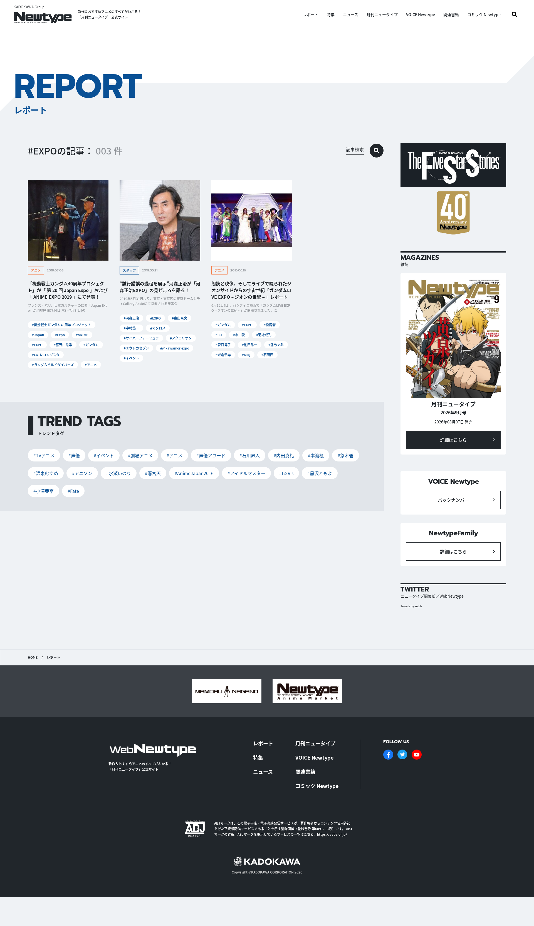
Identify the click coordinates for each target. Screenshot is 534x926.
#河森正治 (131, 318)
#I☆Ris (286, 473)
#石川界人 (249, 455)
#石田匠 (267, 354)
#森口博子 (223, 344)
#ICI (219, 334)
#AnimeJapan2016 (194, 473)
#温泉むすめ (45, 473)
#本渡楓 (316, 455)
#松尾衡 (270, 324)
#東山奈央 (179, 318)
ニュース (350, 14)
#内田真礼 (284, 455)
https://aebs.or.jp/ (332, 834)
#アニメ (91, 364)
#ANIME (82, 334)
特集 (331, 14)
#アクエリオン (181, 338)
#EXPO (37, 344)
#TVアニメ (44, 455)
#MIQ (246, 354)
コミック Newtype (484, 14)
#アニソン (82, 473)
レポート (310, 14)
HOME (33, 657)
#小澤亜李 (43, 491)
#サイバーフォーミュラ (141, 338)
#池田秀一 (249, 344)
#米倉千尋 (223, 354)
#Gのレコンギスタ (46, 354)
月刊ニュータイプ (382, 14)
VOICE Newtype (420, 14)
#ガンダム (91, 344)
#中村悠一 (131, 328)
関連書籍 (451, 14)
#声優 (74, 455)
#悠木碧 (345, 455)
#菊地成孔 (263, 334)
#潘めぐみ (276, 344)
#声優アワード (211, 455)
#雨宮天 (153, 473)
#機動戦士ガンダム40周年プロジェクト (61, 324)
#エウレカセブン (136, 348)
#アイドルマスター (246, 473)
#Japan (38, 334)
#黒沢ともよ (319, 473)
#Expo (60, 334)
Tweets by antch (411, 606)
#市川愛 (239, 334)
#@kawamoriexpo (174, 348)
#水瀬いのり (118, 473)
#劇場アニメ (140, 455)
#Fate (73, 491)
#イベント (131, 358)
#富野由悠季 (63, 344)
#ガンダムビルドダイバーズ (53, 364)
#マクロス (157, 328)
